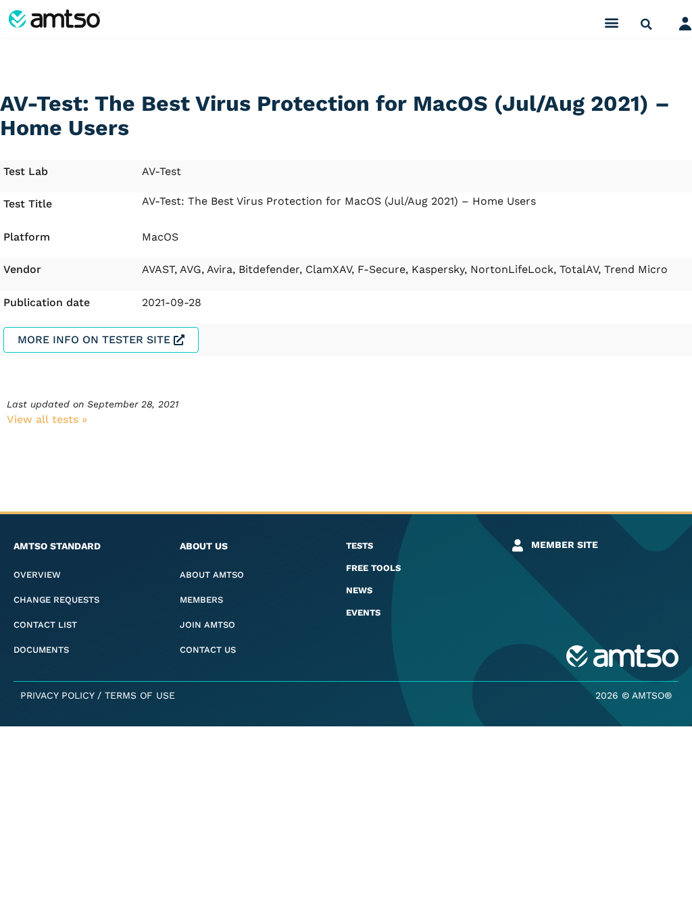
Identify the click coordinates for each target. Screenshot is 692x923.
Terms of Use (140, 695)
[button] (612, 22)
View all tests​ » (47, 419)
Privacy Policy (57, 695)
